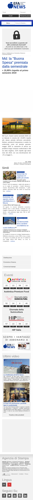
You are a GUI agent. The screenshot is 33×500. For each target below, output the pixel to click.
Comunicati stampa (6, 54)
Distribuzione (10, 53)
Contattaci (21, 474)
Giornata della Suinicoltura (16, 310)
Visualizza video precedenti (16, 415)
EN (4, 484)
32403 (7, 471)
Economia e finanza (19, 53)
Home (3, 53)
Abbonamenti (14, 474)
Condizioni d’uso (6, 475)
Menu (8, 23)
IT (9, 484)
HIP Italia (16, 330)
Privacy (26, 474)
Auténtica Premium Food (16, 291)
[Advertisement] (16, 99)
